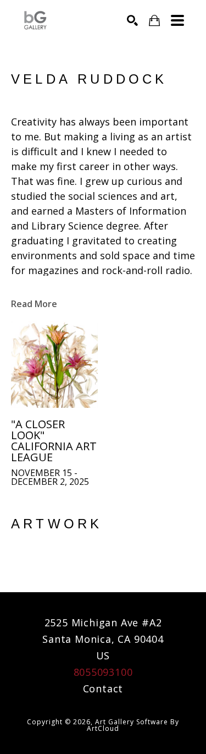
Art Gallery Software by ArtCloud (133, 725)
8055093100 (103, 672)
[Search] (132, 20)
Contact (103, 688)
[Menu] (177, 20)
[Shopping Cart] (154, 20)
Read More (34, 304)
